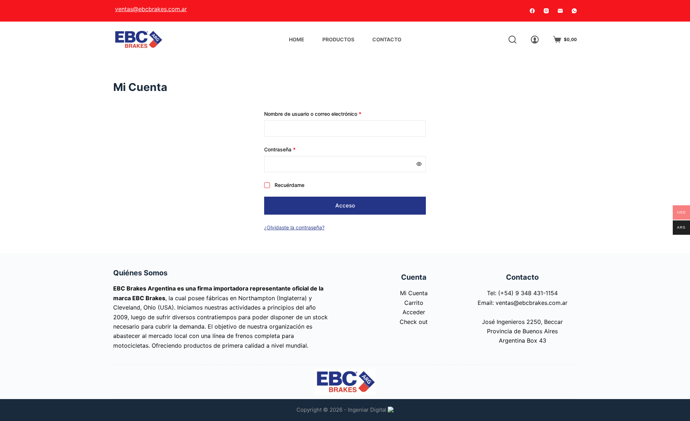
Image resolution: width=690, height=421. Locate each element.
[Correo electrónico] (560, 10)
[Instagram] (546, 10)
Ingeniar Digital (368, 409)
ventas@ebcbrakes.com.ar (151, 9)
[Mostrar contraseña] (419, 163)
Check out (414, 321)
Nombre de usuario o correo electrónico (325, 113)
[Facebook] (532, 10)
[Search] (512, 40)
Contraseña (292, 149)
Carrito (413, 302)
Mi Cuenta (414, 293)
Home (296, 39)
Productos (338, 39)
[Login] (535, 40)
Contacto (386, 39)
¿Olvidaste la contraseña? (294, 227)
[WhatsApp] (574, 10)
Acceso (345, 205)
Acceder (413, 312)
